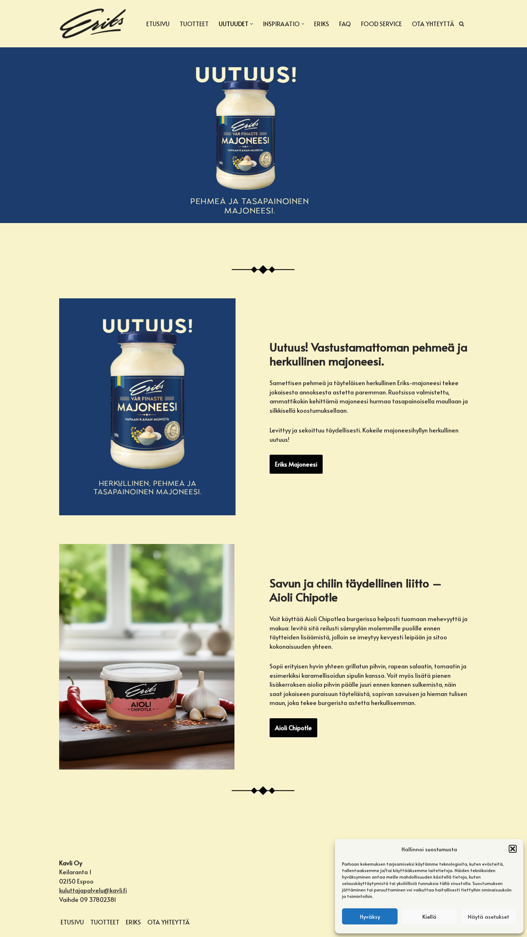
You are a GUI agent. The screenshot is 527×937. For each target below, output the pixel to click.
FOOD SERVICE (381, 23)
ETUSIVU (158, 23)
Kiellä (429, 916)
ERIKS (321, 23)
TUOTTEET (194, 23)
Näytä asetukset (488, 916)
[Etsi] (461, 24)
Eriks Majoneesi (296, 464)
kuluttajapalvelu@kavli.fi (93, 890)
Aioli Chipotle (293, 727)
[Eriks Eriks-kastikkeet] (93, 23)
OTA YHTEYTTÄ (433, 23)
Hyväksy (370, 916)
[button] (512, 848)
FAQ (345, 23)
